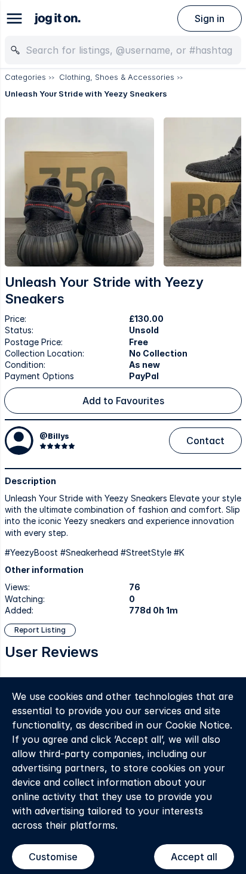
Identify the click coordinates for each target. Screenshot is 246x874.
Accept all (194, 857)
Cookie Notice (197, 725)
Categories (25, 77)
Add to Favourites (123, 401)
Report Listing (40, 629)
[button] (79, 191)
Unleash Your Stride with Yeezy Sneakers (86, 93)
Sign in (210, 18)
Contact (205, 441)
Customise (53, 857)
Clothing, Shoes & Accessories (116, 77)
